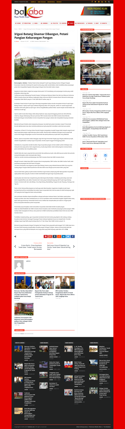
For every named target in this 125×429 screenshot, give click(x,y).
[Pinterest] (98, 2)
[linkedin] (64, 236)
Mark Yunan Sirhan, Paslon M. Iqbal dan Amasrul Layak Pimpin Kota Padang (79, 365)
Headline (37, 41)
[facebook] (73, 236)
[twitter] (68, 236)
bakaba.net (31, 427)
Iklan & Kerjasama (81, 427)
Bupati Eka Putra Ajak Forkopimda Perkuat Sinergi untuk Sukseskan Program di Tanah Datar (93, 46)
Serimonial (51, 2)
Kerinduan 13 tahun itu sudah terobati (54, 385)
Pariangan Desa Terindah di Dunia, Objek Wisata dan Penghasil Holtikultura (104, 378)
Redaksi (59, 2)
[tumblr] (55, 236)
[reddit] (59, 236)
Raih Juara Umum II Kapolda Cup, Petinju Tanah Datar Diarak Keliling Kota (58, 246)
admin (17, 41)
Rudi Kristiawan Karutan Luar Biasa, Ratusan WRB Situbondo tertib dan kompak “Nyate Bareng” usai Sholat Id (80, 395)
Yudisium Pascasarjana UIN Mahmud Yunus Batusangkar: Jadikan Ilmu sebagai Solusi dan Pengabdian (29, 398)
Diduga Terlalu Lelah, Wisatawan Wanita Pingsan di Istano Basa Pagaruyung (104, 392)
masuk (22, 333)
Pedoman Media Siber (95, 427)
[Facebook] (92, 2)
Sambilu (33, 2)
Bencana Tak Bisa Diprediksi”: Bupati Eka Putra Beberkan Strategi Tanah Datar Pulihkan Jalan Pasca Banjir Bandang (23, 294)
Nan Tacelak (42, 2)
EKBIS (20, 29)
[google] (50, 236)
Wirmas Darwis (53, 357)
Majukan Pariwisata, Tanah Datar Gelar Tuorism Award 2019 (104, 350)
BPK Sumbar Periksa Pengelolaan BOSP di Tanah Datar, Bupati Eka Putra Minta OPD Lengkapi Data (29, 382)
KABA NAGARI (42, 41)
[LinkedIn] (102, 2)
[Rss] (105, 2)
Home (15, 29)
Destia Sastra (78, 402)
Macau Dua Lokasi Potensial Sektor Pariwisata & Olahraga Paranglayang (104, 364)
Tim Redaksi (107, 427)
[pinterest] (46, 236)
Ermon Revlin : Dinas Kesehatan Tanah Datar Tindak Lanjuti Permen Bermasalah (30, 246)
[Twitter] (95, 2)
